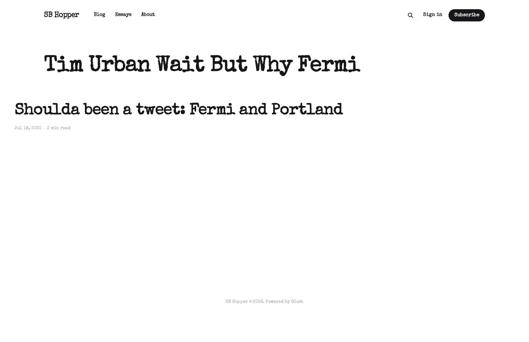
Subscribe (466, 15)
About (148, 15)
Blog (99, 15)
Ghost (297, 302)
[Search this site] (410, 15)
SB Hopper (61, 15)
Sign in (432, 15)
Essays (123, 15)
